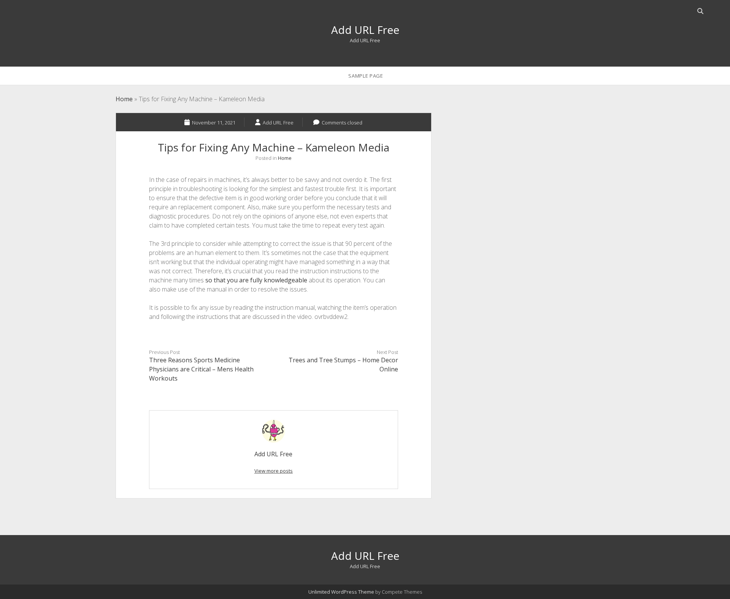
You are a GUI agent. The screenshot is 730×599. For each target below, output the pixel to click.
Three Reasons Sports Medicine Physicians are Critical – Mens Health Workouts (201, 369)
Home (124, 99)
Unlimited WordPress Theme (341, 591)
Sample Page (365, 75)
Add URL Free (365, 29)
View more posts (273, 470)
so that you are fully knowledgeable (256, 280)
